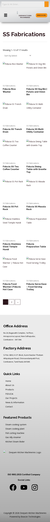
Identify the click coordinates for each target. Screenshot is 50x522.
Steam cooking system (15, 424)
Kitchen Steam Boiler (15, 441)
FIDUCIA (9, 393)
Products (9, 389)
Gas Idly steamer (13, 437)
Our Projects (11, 398)
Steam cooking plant (14, 428)
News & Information (14, 402)
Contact (9, 406)
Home (8, 380)
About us (9, 385)
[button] (5, 15)
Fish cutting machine (14, 433)
